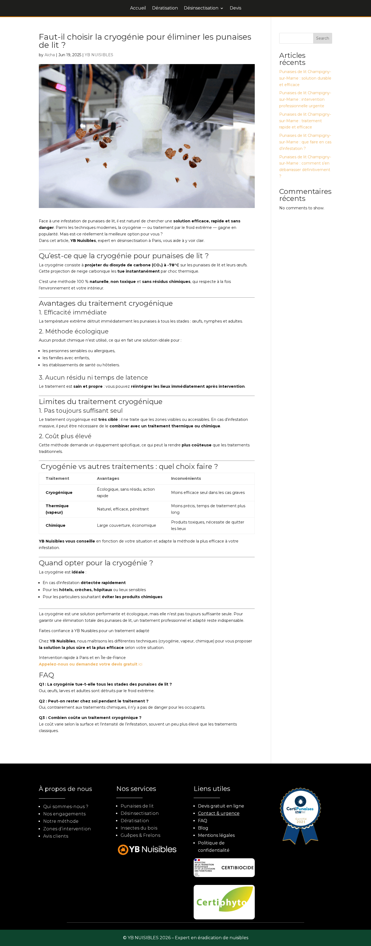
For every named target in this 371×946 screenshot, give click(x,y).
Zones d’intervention (67, 828)
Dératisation (165, 8)
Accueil (138, 8)
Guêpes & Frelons (140, 835)
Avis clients (55, 836)
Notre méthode (60, 821)
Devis (235, 8)
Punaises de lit (137, 806)
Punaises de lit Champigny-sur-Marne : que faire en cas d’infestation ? (305, 142)
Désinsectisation (201, 8)
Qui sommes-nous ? (65, 806)
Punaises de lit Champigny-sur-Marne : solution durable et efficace (305, 78)
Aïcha (50, 54)
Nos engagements (64, 813)
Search (322, 38)
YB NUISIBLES (99, 54)
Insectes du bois (139, 828)
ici (90, 664)
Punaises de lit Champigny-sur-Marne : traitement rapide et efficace (305, 121)
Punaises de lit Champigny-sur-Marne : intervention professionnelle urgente (305, 99)
